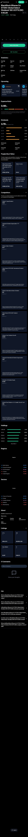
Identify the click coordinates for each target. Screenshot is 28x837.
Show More (13, 443)
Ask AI (14, 830)
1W (6, 39)
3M (14, 39)
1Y (17, 39)
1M (10, 39)
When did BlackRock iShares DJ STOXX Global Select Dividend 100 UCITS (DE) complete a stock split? (14, 625)
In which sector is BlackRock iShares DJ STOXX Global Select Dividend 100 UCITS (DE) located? (14, 618)
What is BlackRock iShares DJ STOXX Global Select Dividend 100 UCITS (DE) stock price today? (14, 596)
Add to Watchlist (14, 45)
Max (25, 39)
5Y (21, 39)
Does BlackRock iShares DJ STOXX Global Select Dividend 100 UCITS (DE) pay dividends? (14, 613)
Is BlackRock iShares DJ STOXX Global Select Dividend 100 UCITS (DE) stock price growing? (14, 608)
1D (2, 39)
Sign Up (21, 2)
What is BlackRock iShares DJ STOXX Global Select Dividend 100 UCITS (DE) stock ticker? (14, 602)
